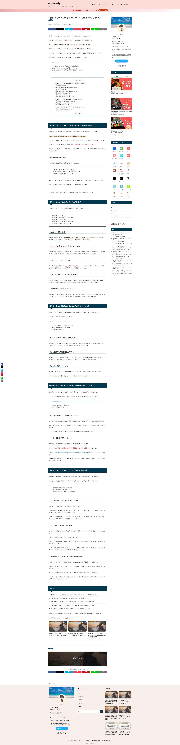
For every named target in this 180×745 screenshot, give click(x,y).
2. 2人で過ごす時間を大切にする (121, 272)
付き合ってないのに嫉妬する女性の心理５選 (66, 87)
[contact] (125, 66)
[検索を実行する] (101, 711)
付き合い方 (115, 210)
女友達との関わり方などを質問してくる (66, 101)
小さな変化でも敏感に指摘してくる (65, 103)
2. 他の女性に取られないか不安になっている (67, 91)
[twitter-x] (118, 66)
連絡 (114, 219)
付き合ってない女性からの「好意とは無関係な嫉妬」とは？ (70, 107)
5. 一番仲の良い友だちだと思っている (65, 96)
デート (114, 207)
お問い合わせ (109, 740)
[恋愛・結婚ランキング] (115, 224)
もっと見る (77, 113)
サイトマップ (102, 740)
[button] (52, 29)
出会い (51, 20)
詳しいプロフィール (121, 61)
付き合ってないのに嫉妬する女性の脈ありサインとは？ (69, 99)
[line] (123, 66)
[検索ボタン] (130, 4)
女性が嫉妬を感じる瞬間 (62, 85)
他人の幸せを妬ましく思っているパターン (66, 109)
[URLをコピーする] (103, 29)
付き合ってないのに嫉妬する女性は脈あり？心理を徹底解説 (70, 83)
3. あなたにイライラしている (63, 93)
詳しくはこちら (103, 10)
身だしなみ (115, 216)
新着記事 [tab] (127, 76)
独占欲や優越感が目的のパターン (64, 111)
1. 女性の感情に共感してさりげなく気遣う (123, 270)
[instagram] (120, 66)
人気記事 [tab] (116, 76)
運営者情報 (95, 740)
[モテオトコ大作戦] (54, 3)
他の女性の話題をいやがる (63, 104)
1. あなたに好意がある (62, 89)
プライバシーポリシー (73, 740)
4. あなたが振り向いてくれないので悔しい (66, 95)
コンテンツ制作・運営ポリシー (85, 740)
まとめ (114, 277)
